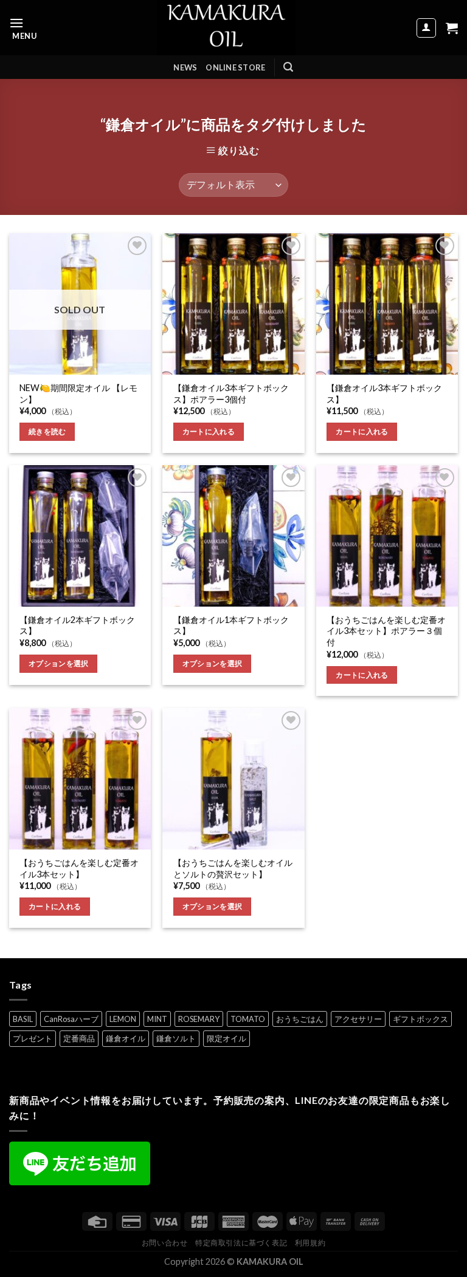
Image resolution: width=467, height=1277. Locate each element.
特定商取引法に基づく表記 (241, 1242)
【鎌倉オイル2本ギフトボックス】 (77, 625)
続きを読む (47, 431)
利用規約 (310, 1242)
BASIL (23, 1019)
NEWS (185, 67)
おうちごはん (299, 1019)
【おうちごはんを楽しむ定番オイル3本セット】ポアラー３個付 (386, 631)
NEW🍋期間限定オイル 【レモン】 (78, 393)
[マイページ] (427, 28)
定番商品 (79, 1038)
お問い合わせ (165, 1242)
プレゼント (32, 1038)
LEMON (122, 1019)
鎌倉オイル (125, 1038)
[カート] (452, 28)
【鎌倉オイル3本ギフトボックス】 (384, 393)
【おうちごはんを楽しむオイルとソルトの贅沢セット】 (232, 868)
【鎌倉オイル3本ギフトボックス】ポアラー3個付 (231, 393)
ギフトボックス (420, 1019)
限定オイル (226, 1038)
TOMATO (247, 1019)
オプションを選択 (59, 663)
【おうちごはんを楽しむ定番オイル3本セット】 (79, 868)
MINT (157, 1019)
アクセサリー (358, 1019)
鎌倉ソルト (176, 1038)
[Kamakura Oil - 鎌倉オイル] (226, 27)
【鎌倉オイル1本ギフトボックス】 (231, 625)
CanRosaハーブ (71, 1019)
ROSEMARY (199, 1019)
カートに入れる (208, 431)
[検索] (288, 67)
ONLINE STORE (235, 67)
